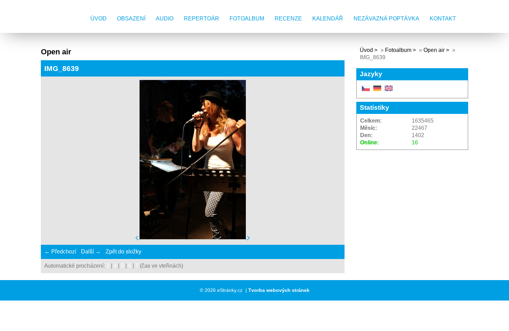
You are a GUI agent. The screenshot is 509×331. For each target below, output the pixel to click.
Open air (434, 50)
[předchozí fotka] (137, 237)
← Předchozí (60, 251)
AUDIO (164, 18)
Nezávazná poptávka (386, 18)
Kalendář (327, 18)
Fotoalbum (247, 18)
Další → (91, 251)
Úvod (98, 18)
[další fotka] (248, 237)
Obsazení (131, 18)
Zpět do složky (123, 251)
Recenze (288, 18)
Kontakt (443, 18)
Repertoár (201, 18)
